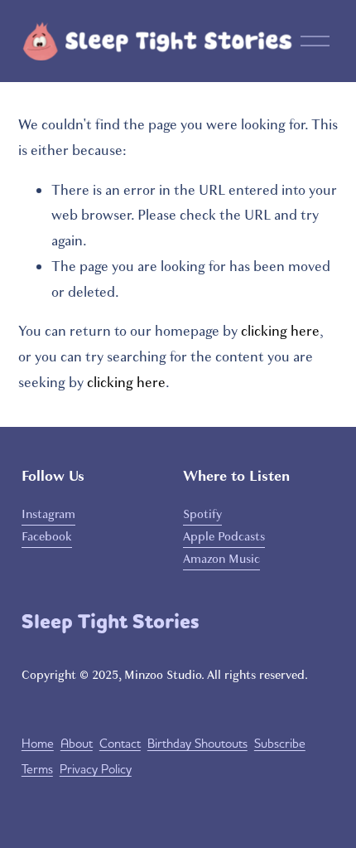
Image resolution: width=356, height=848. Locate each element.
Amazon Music (221, 558)
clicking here (280, 331)
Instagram (48, 514)
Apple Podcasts (224, 536)
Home (38, 743)
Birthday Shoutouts (197, 743)
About (76, 743)
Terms (37, 769)
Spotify (202, 514)
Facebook (47, 536)
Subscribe (279, 743)
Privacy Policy (96, 769)
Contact (120, 743)
